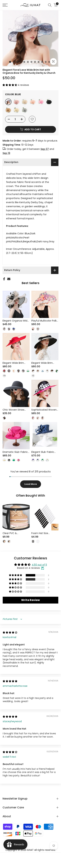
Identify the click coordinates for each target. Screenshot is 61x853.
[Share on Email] (8, 278)
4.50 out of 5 (39, 564)
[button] (10, 85)
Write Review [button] (30, 600)
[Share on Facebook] (4, 278)
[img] (10, 632)
